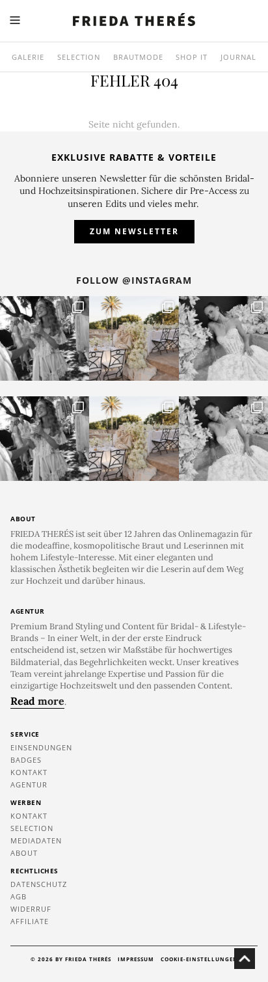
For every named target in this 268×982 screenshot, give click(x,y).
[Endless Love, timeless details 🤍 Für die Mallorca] (133, 338)
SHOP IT (192, 57)
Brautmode (138, 57)
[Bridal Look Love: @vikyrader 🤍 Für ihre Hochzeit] (223, 338)
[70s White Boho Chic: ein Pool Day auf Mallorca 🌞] (44, 338)
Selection (78, 57)
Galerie (28, 57)
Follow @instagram (134, 280)
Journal (238, 57)
